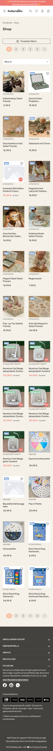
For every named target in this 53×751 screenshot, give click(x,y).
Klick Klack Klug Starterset (11, 595)
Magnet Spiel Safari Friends (13, 280)
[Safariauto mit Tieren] (39, 126)
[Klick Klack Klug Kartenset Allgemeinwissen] (39, 532)
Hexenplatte (9, 548)
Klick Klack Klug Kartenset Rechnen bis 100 (38, 595)
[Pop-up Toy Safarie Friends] (13, 306)
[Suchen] (30, 11)
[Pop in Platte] (39, 487)
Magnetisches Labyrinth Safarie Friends (37, 189)
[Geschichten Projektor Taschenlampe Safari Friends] (39, 81)
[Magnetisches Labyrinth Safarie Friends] (39, 171)
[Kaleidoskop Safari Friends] (13, 81)
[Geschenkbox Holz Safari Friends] (13, 126)
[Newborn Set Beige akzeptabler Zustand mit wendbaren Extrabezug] (13, 351)
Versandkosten (12, 741)
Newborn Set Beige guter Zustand (13, 460)
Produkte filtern (28, 41)
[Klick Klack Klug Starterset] (13, 577)
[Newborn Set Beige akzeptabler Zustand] (39, 351)
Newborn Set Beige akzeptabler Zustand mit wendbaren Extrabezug (13, 369)
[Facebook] (5, 685)
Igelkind (32, 454)
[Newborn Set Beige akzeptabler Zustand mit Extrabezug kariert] (13, 396)
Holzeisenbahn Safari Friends (36, 235)
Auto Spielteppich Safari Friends (38, 324)
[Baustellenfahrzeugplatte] (13, 487)
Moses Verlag (35, 544)
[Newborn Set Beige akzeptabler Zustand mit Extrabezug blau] (39, 396)
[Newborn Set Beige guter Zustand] (13, 441)
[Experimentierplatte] (39, 441)
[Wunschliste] (36, 11)
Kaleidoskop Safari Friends (12, 99)
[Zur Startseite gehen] (15, 11)
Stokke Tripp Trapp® (12, 364)
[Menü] (4, 11)
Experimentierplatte (39, 458)
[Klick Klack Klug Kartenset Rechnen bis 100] (39, 577)
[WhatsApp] (18, 685)
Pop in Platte (35, 503)
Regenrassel (35, 278)
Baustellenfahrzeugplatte (13, 505)
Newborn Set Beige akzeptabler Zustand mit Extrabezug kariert (13, 415)
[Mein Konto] (42, 11)
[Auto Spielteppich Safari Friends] (39, 306)
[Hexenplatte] (13, 532)
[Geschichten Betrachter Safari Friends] (13, 216)
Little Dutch (8, 94)
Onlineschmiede (39, 747)
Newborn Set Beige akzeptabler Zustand (39, 369)
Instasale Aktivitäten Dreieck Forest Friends (13, 189)
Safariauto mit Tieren (39, 143)
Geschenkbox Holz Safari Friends (13, 144)
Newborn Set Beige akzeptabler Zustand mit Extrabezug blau (39, 415)
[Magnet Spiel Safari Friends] (13, 261)
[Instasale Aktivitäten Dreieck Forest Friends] (13, 171)
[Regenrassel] (39, 261)
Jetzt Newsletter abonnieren (15, 679)
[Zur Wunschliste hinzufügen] (21, 73)
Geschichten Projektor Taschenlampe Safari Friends (36, 99)
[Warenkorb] (48, 11)
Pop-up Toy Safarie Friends (13, 324)
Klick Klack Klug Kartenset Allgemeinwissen (37, 550)
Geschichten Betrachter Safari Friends (12, 235)
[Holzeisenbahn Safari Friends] (39, 216)
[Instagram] (11, 685)
